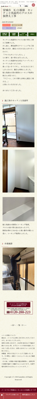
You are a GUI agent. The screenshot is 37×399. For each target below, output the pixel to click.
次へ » (23, 325)
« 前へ (13, 325)
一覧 (18, 325)
